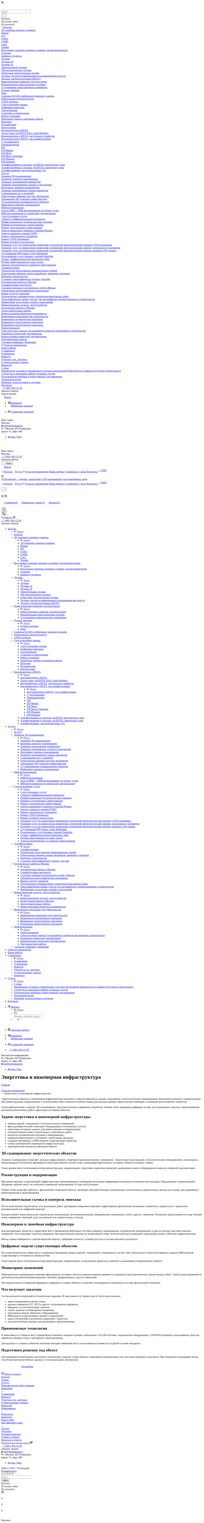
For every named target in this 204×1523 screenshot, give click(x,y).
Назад (20, 531)
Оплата (5, 1428)
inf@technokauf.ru (13, 425)
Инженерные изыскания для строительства (43, 915)
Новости (6, 1397)
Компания (6, 1388)
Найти (5, 1480)
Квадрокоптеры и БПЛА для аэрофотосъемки (51, 692)
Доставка (6, 1431)
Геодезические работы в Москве (37, 869)
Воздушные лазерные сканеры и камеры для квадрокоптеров (53, 569)
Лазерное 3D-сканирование (35, 740)
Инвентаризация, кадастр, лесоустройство (43, 898)
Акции (5, 1379)
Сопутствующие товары (33, 646)
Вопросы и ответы (11, 1440)
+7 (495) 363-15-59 (12, 388)
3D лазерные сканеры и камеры (37, 543)
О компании (20, 961)
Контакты (6, 1417)
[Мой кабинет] (2, 493)
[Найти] (4, 15)
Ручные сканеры (29, 626)
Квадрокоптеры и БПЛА (33, 677)
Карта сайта (7, 1419)
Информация (8, 1408)
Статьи (18, 984)
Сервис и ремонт (10, 1437)
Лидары (24, 583)
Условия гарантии (11, 1434)
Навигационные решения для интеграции (43, 611)
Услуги (18, 732)
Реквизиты (7, 1414)
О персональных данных (14, 1402)
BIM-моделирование (31, 778)
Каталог (18, 534)
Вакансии (6, 1405)
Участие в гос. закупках (14, 1399)
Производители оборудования (17, 1385)
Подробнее (27, 1366)
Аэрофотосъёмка (29, 849)
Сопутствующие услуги (33, 792)
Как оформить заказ (12, 1422)
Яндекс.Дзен (15, 437)
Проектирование (29, 932)
